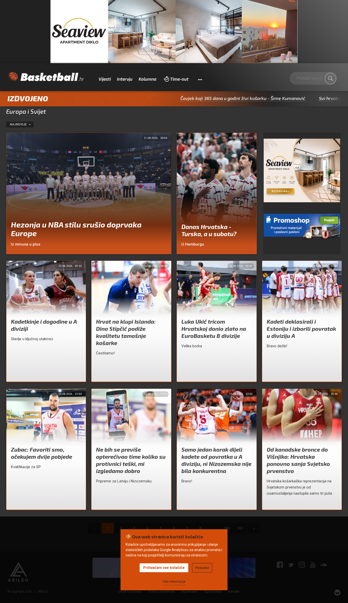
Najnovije (19, 124)
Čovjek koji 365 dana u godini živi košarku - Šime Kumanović (212, 98)
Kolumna (147, 78)
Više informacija (174, 581)
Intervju (124, 78)
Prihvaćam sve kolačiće (164, 567)
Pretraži (330, 78)
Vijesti (105, 78)
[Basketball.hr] (45, 77)
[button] (200, 79)
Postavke (202, 568)
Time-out (179, 78)
